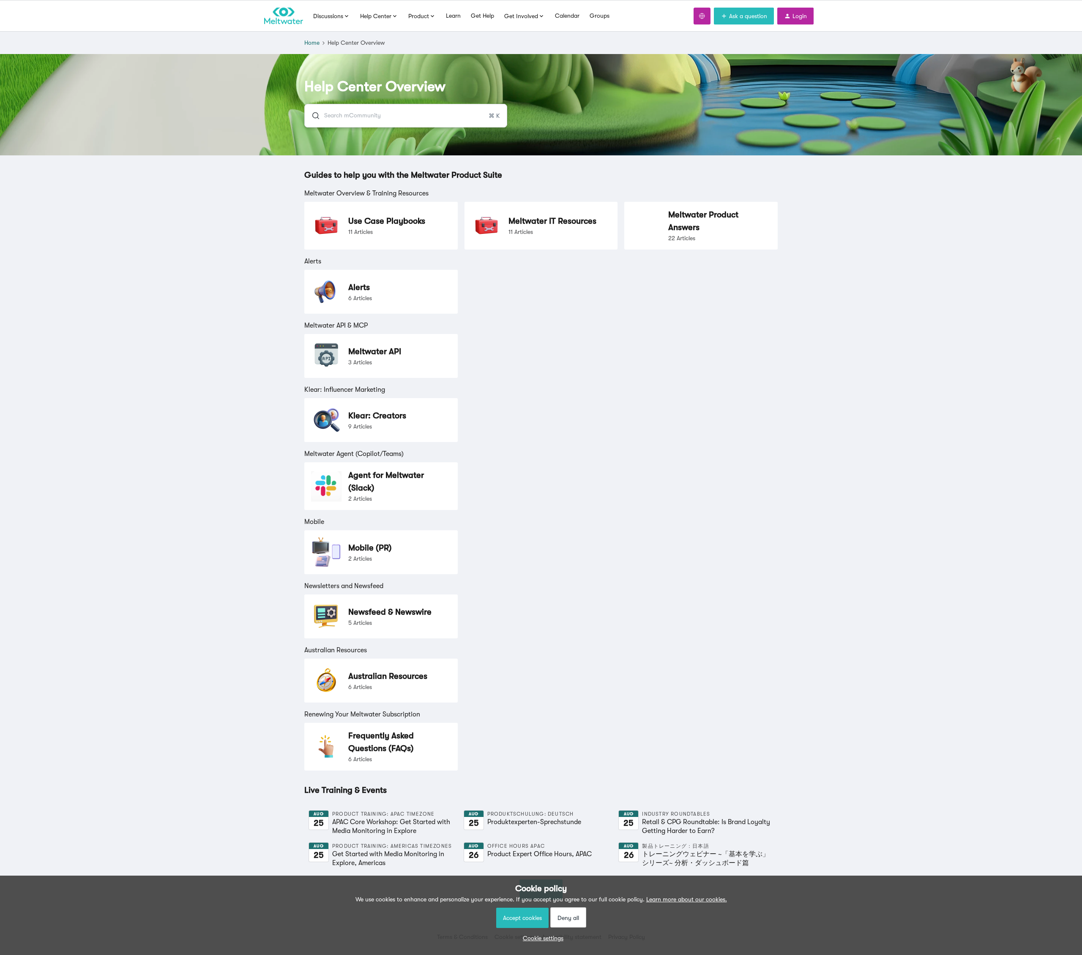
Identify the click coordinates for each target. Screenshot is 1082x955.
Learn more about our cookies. (686, 899)
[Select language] (702, 16)
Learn (453, 15)
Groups (599, 15)
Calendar (567, 15)
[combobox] (405, 116)
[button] (541, 938)
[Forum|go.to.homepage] (283, 16)
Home (312, 42)
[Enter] (312, 116)
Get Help (482, 15)
